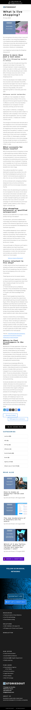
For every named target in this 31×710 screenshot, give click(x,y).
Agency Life (7, 461)
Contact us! (16, 596)
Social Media (7, 453)
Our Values (9, 669)
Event (6, 457)
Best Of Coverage (8, 678)
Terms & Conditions (9, 671)
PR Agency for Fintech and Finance (13, 628)
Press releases (7, 675)
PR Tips (6, 444)
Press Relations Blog (9, 619)
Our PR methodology (9, 617)
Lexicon (6, 436)
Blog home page (15, 427)
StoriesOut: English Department (13, 658)
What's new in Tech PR (10, 466)
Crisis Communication (10, 653)
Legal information (8, 673)
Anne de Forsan (10, 497)
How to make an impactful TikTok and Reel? (14, 493)
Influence (7, 449)
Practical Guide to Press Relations (12, 615)
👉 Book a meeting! (13, 559)
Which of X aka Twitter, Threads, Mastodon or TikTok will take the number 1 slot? (15, 546)
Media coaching (8, 660)
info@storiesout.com (8, 692)
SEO (5, 440)
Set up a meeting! (16, 602)
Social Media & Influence (10, 655)
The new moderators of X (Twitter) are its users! (15, 519)
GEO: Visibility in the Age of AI (12, 626)
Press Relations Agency (10, 667)
